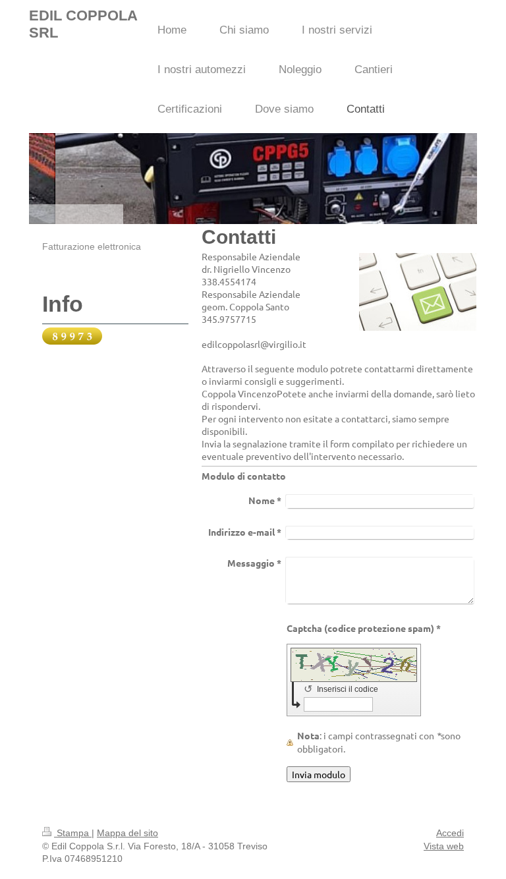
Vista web (444, 846)
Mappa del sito (127, 833)
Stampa (73, 833)
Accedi (450, 833)
